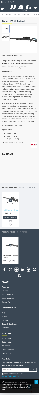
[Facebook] (4, 270)
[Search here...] (30, 8)
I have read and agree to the (12, 375)
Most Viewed (22, 232)
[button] (12, 39)
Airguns (8, 14)
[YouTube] (28, 270)
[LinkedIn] (22, 270)
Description (7, 71)
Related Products (9, 188)
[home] (2, 14)
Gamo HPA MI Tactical (10, 255)
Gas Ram (27, 14)
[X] (10, 270)
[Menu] (2, 8)
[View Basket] (35, 8)
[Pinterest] (34, 270)
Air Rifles (17, 14)
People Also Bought (27, 188)
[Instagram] (16, 270)
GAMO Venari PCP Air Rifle (10, 210)
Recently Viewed (8, 232)
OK (36, 382)
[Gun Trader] (20, 276)
